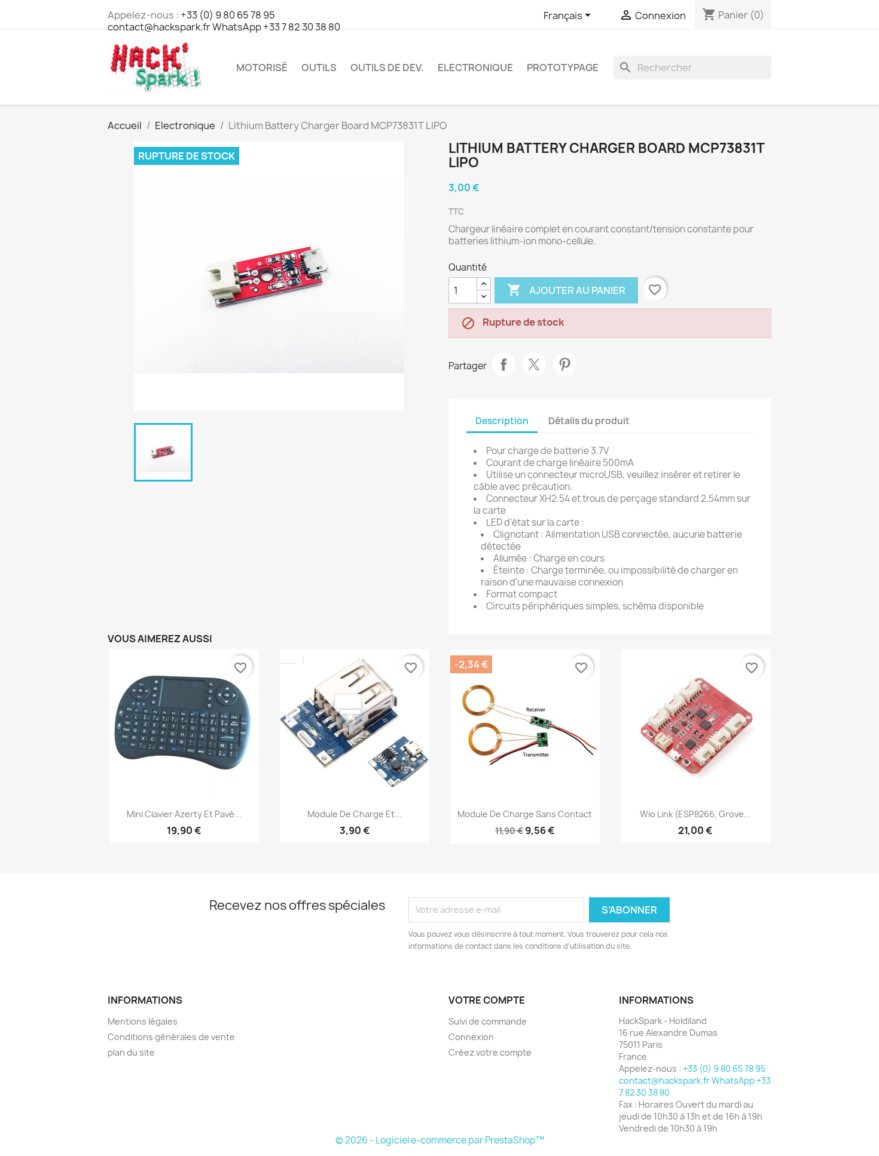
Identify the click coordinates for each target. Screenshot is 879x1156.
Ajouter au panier (566, 290)
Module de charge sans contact (524, 814)
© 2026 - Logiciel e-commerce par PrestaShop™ (439, 1140)
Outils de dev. (387, 67)
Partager (503, 364)
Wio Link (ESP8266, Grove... (695, 814)
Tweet (534, 364)
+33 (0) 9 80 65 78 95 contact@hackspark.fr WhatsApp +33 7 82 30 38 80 (224, 20)
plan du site (131, 1052)
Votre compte (486, 1000)
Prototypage (563, 67)
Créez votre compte (490, 1052)
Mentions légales (143, 1021)
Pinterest (564, 364)
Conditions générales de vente (171, 1036)
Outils (319, 67)
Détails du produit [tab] (589, 421)
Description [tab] (502, 421)
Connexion (471, 1036)
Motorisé (262, 67)
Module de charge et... (354, 814)
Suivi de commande (487, 1021)
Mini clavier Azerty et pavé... (184, 814)
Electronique (475, 67)
